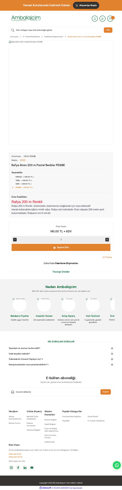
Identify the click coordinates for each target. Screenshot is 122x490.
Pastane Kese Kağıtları (71, 416)
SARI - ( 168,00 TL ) (23, 184)
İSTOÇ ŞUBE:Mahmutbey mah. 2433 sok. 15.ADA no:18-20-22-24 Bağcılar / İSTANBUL (44, 450)
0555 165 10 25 (15, 454)
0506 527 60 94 (15, 457)
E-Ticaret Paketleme (96, 421)
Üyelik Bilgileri (50, 424)
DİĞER (22, 160)
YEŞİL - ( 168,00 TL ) (24, 180)
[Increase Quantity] (107, 239)
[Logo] (25, 18)
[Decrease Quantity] (15, 239)
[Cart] (110, 19)
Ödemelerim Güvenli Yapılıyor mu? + (26, 359)
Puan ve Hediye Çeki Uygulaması (51, 429)
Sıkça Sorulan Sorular (50, 436)
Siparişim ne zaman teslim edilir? (24, 348)
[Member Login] (102, 19)
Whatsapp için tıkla (17, 461)
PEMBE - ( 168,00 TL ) (24, 187)
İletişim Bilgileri (50, 420)
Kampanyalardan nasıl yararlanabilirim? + (29, 364)
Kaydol (105, 392)
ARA (108, 30)
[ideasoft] (45, 488)
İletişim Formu (14, 423)
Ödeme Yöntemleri (31, 424)
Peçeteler (66, 421)
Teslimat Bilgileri (33, 430)
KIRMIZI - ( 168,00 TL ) (25, 177)
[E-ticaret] (60, 488)
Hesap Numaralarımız (15, 417)
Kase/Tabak (93, 416)
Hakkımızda (49, 442)
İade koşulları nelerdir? (19, 353)
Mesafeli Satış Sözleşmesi (32, 417)
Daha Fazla (61, 263)
